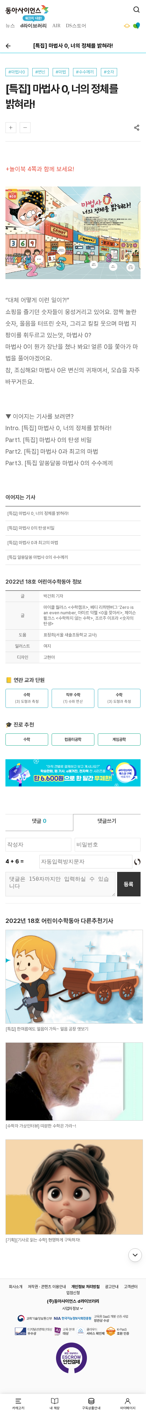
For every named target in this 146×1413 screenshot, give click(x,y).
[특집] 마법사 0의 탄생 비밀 (57, 439)
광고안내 (111, 1286)
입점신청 (73, 1292)
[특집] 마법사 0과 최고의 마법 (61, 451)
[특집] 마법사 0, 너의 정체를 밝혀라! (66, 428)
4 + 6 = (14, 861)
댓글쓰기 (106, 821)
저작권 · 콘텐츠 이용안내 (47, 1286)
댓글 (39, 821)
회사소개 (15, 1286)
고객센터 (131, 1286)
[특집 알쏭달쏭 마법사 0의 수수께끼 (68, 463)
